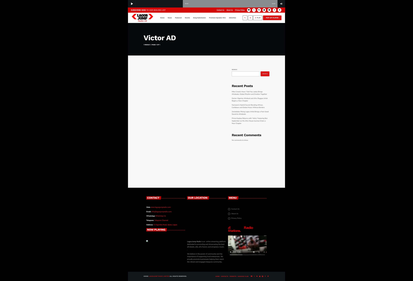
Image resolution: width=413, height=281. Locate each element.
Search (234, 69)
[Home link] (142, 18)
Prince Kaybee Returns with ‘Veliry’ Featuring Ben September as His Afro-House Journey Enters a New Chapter (250, 120)
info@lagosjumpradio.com (161, 212)
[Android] (279, 10)
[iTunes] (264, 10)
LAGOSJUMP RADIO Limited (159, 276)
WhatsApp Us (161, 216)
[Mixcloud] (259, 10)
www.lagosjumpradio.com (161, 207)
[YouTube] (249, 10)
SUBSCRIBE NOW (148, 10)
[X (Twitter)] (254, 10)
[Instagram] (269, 10)
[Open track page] (181, 4)
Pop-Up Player (272, 18)
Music (152, 121)
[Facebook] (274, 10)
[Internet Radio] (240, 232)
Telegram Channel (161, 220)
